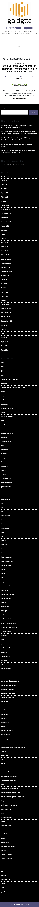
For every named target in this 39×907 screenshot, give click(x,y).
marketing (4, 590)
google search (6, 491)
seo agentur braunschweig (10, 681)
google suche (5, 499)
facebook (4, 462)
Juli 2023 (4, 329)
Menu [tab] (19, 46)
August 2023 (5, 325)
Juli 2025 (4, 230)
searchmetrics (6, 668)
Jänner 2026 (5, 205)
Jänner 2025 (5, 255)
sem (2, 673)
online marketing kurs (8, 623)
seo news (4, 718)
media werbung (6, 598)
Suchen (3, 108)
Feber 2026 (4, 201)
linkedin (3, 573)
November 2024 (6, 263)
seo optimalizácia (7, 730)
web (2, 830)
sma (2, 768)
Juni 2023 (4, 333)
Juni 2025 (4, 234)
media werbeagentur (8, 594)
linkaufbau (4, 569)
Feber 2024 (4, 300)
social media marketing (8, 780)
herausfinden (5, 515)
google (3, 474)
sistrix (3, 759)
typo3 (3, 821)
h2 (2, 507)
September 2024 (6, 271)
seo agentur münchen (8, 685)
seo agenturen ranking (8, 693)
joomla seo (4, 544)
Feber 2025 (4, 251)
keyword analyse (6, 549)
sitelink (3, 763)
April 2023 (4, 342)
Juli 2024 (4, 279)
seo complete (5, 706)
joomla (3, 540)
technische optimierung (9, 805)
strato (3, 784)
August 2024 (5, 275)
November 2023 (6, 313)
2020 (2, 371)
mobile (3, 602)
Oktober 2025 (5, 218)
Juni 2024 (4, 284)
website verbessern (7, 863)
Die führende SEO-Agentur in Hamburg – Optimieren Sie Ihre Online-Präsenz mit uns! (19, 69)
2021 (2, 375)
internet (3, 524)
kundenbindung (6, 557)
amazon (3, 392)
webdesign (4, 834)
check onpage (5, 425)
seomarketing (5, 743)
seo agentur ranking (7, 689)
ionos (3, 532)
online (3, 615)
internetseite (5, 528)
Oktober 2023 (5, 317)
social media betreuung (9, 776)
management (5, 586)
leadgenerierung (6, 565)
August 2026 (5, 176)
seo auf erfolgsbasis (7, 697)
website (3, 850)
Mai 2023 (4, 337)
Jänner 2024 (5, 304)
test (2, 813)
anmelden (4, 404)
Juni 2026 (4, 184)
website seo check (7, 858)
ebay (2, 445)
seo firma (4, 710)
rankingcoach (5, 648)
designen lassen (6, 441)
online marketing (6, 619)
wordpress (4, 875)
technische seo (6, 809)
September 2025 (6, 222)
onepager (4, 611)
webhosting (5, 842)
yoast (3, 892)
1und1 (3, 363)
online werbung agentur (9, 627)
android (3, 400)
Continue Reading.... (19, 98)
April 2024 (4, 292)
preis (2, 639)
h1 (2, 503)
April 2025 (4, 242)
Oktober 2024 (5, 267)
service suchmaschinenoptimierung (13, 747)
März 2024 (4, 296)
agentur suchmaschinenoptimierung (13, 387)
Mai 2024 (4, 288)
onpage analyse (6, 631)
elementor (4, 449)
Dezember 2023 (6, 308)
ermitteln (4, 453)
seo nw (3, 726)
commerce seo (6, 429)
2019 (2, 367)
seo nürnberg (5, 722)
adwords (4, 383)
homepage (4, 520)
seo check (4, 701)
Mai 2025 (4, 238)
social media (5, 772)
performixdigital (25, 76)
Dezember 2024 (6, 259)
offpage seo (5, 606)
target (3, 801)
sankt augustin (6, 656)
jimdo (3, 536)
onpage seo (5, 635)
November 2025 (6, 213)
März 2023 (4, 346)
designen (4, 437)
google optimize (6, 482)
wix (2, 871)
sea (2, 664)
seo (2, 677)
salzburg (4, 652)
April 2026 (4, 193)
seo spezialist (5, 735)
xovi (2, 887)
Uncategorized (19, 63)
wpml (3, 883)
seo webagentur (6, 739)
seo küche (4, 714)
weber (3, 838)
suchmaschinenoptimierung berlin (12, 797)
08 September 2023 (12, 76)
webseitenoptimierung (8, 846)
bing (2, 420)
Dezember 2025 (6, 209)
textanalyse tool (6, 817)
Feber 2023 (4, 350)
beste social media (7, 416)
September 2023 (6, 321)
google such (5, 495)
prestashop (5, 644)
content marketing (7, 433)
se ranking (4, 660)
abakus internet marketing (9, 379)
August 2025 (5, 226)
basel (3, 412)
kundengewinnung (7, 561)
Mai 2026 (4, 189)
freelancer (4, 466)
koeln (3, 553)
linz (2, 577)
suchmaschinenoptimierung (10, 792)
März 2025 (4, 246)
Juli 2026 (4, 180)
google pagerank (6, 487)
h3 (2, 511)
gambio (3, 470)
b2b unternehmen (7, 408)
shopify (3, 751)
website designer (6, 854)
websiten (4, 867)
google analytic (6, 478)
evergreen (4, 458)
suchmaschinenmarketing (9, 788)
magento (4, 582)
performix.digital (19, 28)
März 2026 (4, 197)
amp (2, 396)
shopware (4, 755)
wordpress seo (6, 879)
